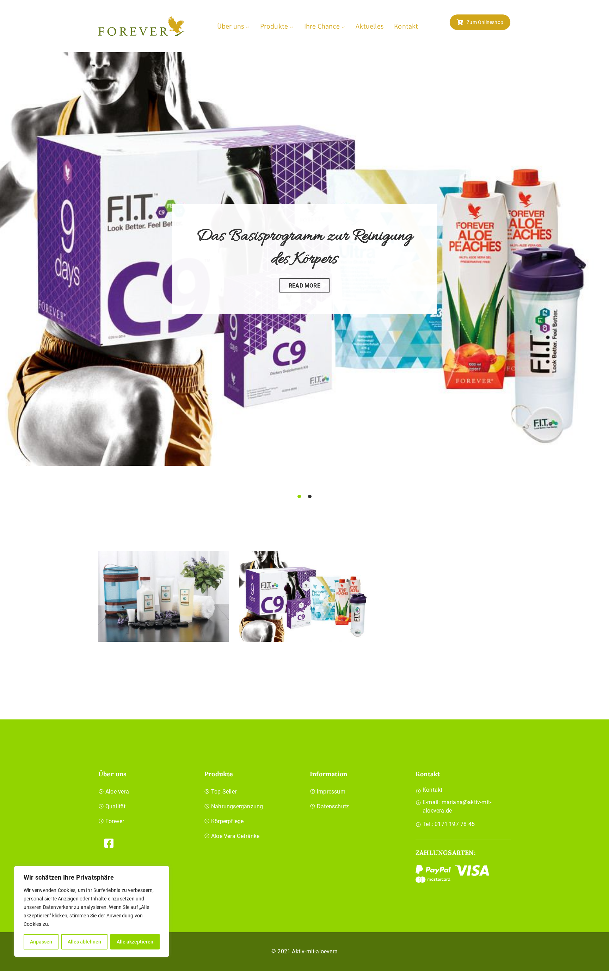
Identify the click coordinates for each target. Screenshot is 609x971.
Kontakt (406, 26)
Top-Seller (223, 791)
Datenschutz (333, 806)
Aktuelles (369, 26)
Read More (304, 285)
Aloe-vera (117, 791)
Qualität (115, 806)
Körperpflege (227, 821)
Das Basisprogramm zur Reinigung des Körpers (304, 248)
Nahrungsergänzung (237, 806)
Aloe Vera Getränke (235, 836)
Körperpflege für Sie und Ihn (163, 593)
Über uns (230, 26)
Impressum (331, 791)
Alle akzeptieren (135, 942)
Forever (114, 821)
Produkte (274, 26)
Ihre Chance (322, 26)
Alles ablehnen (84, 942)
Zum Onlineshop (485, 22)
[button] (299, 496)
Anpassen (41, 942)
